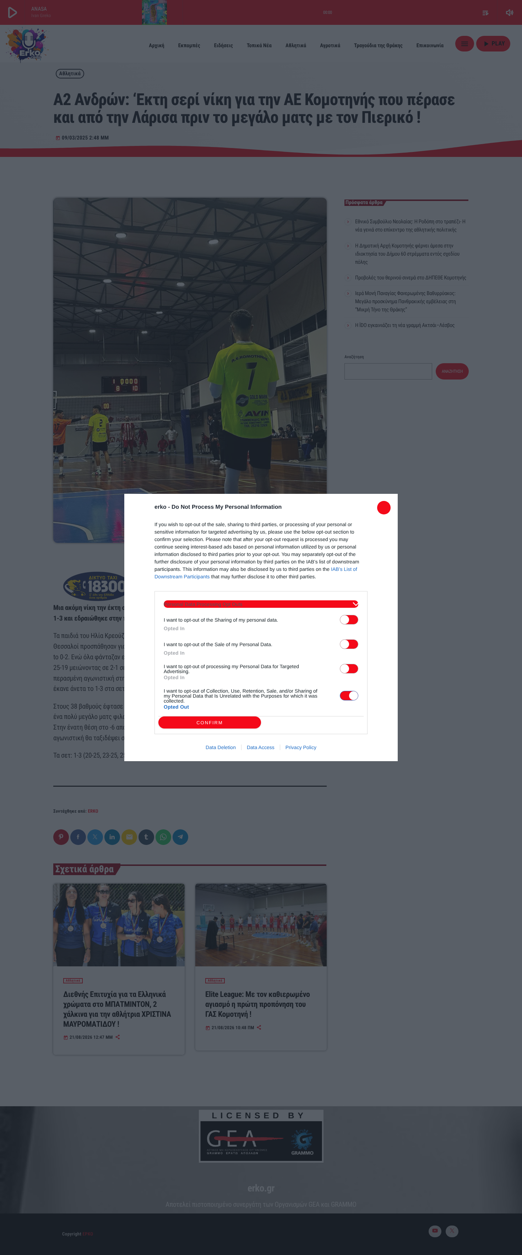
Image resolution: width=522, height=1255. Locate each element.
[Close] (384, 507)
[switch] (349, 619)
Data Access (260, 747)
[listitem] (261, 604)
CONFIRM (209, 722)
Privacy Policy (301, 747)
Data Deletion (221, 747)
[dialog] (261, 627)
